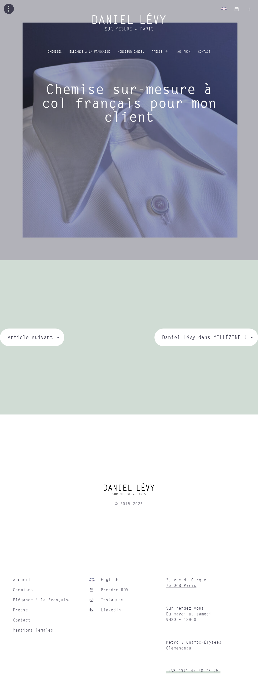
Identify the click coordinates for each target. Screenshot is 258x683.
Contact (204, 52)
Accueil (21, 579)
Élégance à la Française (89, 52)
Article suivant (30, 337)
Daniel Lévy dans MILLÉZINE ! (204, 337)
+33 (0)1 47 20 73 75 (193, 670)
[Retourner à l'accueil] (129, 29)
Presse (157, 52)
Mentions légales (33, 630)
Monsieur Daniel (131, 52)
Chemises (55, 52)
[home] (129, 491)
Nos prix (183, 52)
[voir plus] (249, 9)
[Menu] (9, 9)
